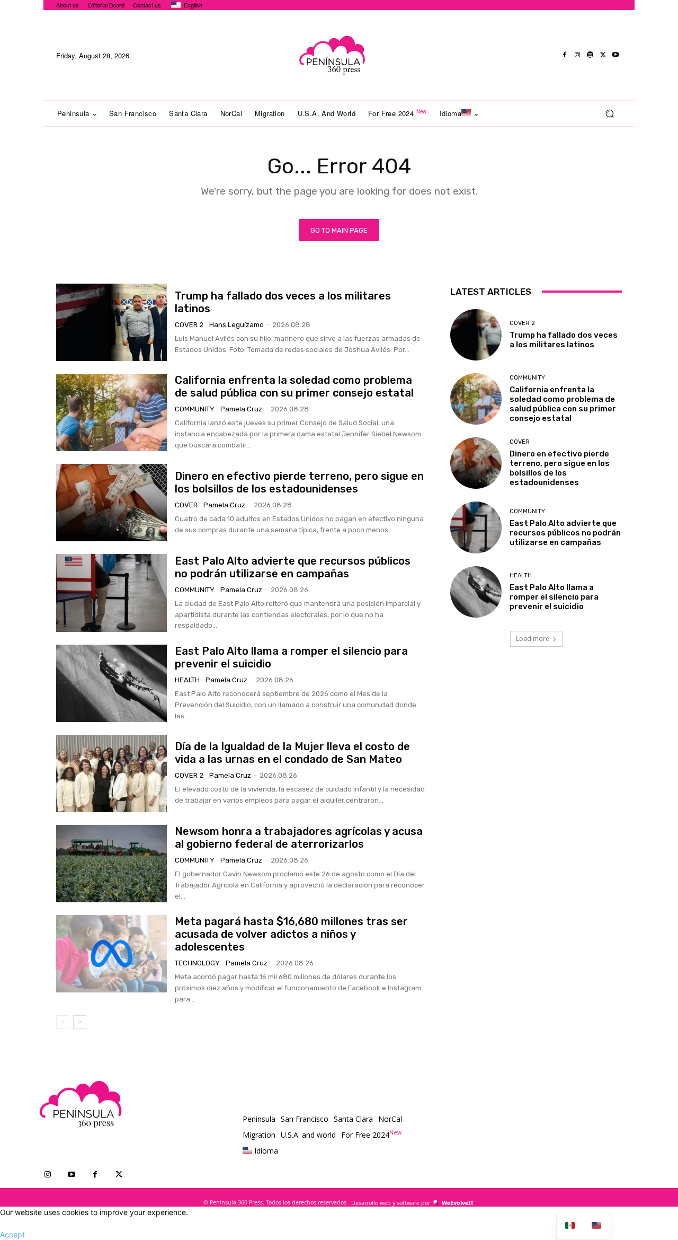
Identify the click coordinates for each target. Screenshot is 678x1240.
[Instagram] (577, 55)
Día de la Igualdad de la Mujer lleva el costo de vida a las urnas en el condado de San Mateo (292, 753)
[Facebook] (564, 55)
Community (195, 409)
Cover (186, 505)
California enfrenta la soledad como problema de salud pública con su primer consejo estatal (294, 386)
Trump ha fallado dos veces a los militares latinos (564, 339)
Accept (12, 1234)
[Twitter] (602, 55)
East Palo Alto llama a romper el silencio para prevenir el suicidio (554, 597)
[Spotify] (590, 55)
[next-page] (79, 1022)
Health (187, 679)
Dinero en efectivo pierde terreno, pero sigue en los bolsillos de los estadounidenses (299, 482)
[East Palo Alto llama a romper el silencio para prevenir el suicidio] (111, 683)
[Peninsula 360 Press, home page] (331, 55)
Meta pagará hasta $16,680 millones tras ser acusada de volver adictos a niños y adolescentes (291, 934)
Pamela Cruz (241, 409)
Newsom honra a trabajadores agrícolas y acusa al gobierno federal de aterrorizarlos (299, 837)
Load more (532, 638)
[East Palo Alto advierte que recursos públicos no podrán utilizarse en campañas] (111, 592)
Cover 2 (189, 324)
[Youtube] (615, 55)
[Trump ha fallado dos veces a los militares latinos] (111, 322)
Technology (197, 963)
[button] (609, 113)
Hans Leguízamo (236, 325)
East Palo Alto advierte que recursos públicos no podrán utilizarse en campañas (293, 567)
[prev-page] (62, 1022)
